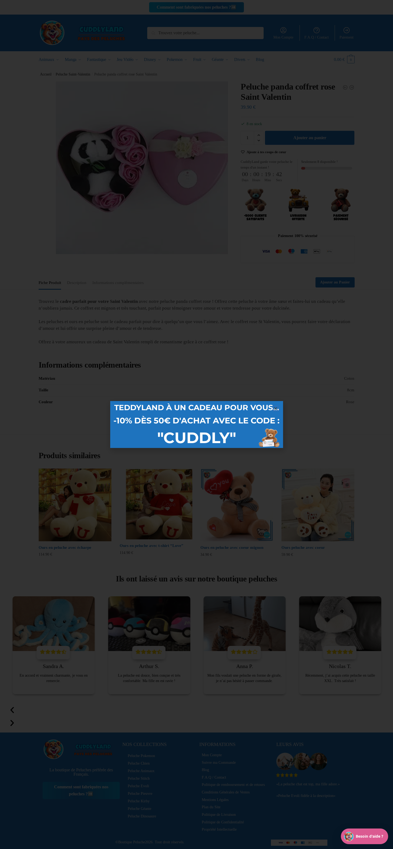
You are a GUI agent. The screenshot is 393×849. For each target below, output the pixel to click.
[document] (196, 424)
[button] (276, 408)
